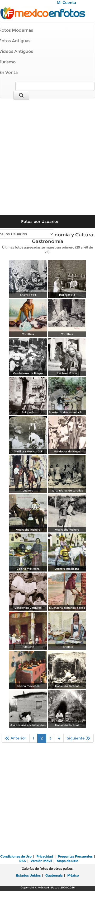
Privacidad (44, 856)
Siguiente (76, 738)
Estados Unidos (28, 875)
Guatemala (54, 875)
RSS (22, 861)
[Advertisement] (47, 152)
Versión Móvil (41, 861)
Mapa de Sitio (67, 861)
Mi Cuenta (66, 2)
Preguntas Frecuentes (75, 856)
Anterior (18, 738)
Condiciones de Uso (16, 856)
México (73, 875)
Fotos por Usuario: (39, 221)
